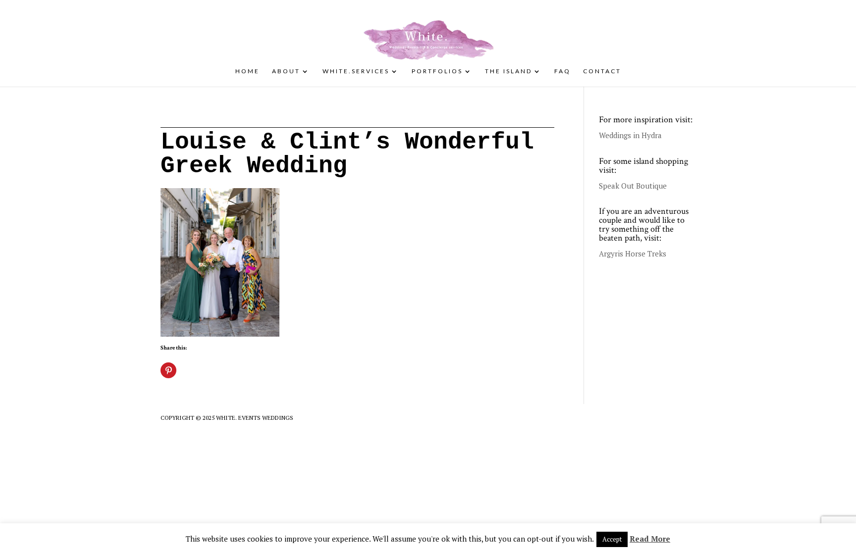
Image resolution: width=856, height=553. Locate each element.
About (286, 71)
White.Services (355, 71)
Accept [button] (612, 539)
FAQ (562, 71)
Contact (602, 71)
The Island (508, 71)
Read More (650, 539)
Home (247, 71)
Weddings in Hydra (630, 135)
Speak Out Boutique (633, 186)
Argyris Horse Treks (632, 253)
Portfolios (437, 71)
